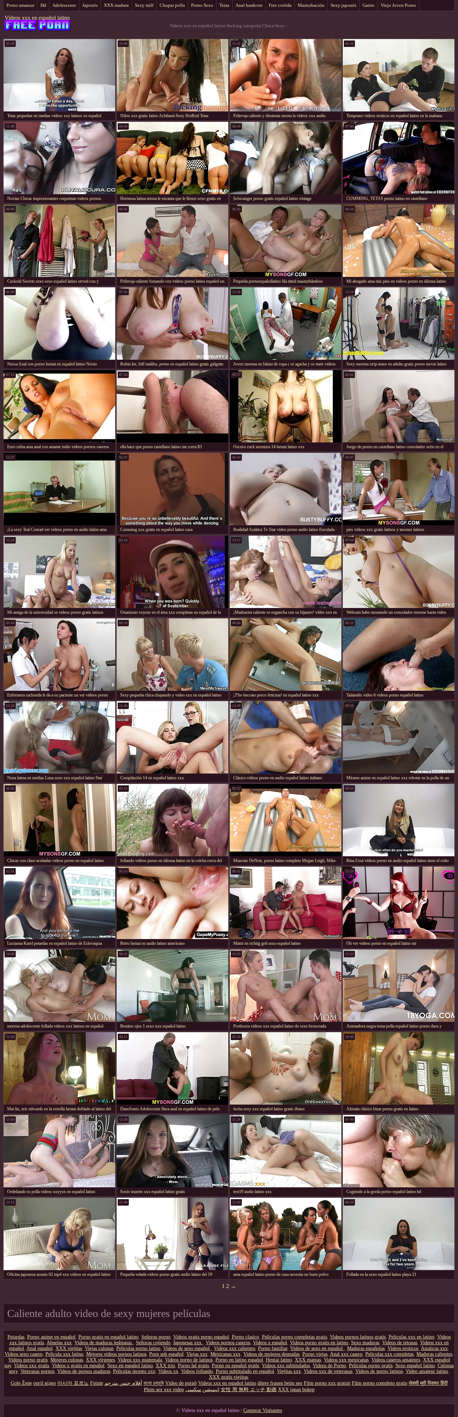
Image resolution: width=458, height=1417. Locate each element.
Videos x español (270, 1342)
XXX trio (165, 1365)
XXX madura (116, 5)
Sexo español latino (415, 1365)
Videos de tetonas (399, 1342)
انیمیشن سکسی (202, 1389)
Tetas (224, 5)
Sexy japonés (343, 5)
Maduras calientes (434, 1354)
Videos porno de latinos (189, 1360)
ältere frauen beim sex (280, 1383)
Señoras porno (155, 1337)
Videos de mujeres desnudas (271, 1354)
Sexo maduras (365, 1342)
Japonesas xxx (188, 1342)
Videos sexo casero (24, 1354)
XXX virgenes (100, 1360)
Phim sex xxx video (164, 1389)
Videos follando (197, 1371)
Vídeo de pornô (181, 1383)
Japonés (90, 5)
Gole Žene (21, 1383)
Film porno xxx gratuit (327, 1383)
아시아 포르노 (73, 1383)
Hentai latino (279, 1360)
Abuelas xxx (59, 1342)
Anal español (39, 1348)
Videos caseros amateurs (395, 1360)
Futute (96, 1383)
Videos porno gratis (28, 1360)
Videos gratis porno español (201, 1337)
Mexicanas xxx (225, 1354)
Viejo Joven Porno (398, 5)
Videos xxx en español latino (37, 18)
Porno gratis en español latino (108, 1337)
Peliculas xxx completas (389, 1354)
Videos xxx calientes (234, 1348)
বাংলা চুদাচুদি (153, 1383)
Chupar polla (172, 5)
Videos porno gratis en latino (319, 1342)
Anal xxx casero (346, 1354)
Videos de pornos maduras (83, 1371)
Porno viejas (314, 1354)
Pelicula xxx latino (64, 1354)
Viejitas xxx (289, 1371)
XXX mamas (308, 1360)
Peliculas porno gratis (371, 1365)
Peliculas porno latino (138, 1348)
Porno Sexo (202, 5)
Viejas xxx (197, 1354)
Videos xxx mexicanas (346, 1360)
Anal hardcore (249, 5)
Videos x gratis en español (78, 1365)
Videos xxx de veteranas (328, 1371)
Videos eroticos (403, 1348)
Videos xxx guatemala (140, 1360)
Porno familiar (272, 1348)
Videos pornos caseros (228, 1342)
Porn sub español (166, 1354)
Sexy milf (144, 5)
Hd (43, 5)
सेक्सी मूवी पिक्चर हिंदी (428, 1383)
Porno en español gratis (235, 1365)
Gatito (368, 5)
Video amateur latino (427, 1371)
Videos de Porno (329, 1365)
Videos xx (168, 1371)
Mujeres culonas (66, 1360)
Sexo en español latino (130, 1365)
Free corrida (280, 5)
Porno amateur (20, 5)
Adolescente (64, 5)
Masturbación (311, 5)
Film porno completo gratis (379, 1383)
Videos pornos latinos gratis (358, 1337)
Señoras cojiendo (153, 1342)
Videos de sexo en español (317, 1348)
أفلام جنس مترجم (123, 1383)
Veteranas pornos (37, 1371)
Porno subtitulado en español (245, 1371)
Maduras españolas (366, 1348)
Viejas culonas (99, 1348)
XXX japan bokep (296, 1389)
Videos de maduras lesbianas (103, 1342)
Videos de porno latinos (379, 1371)
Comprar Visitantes (262, 1410)
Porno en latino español (239, 1360)
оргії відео (44, 1383)
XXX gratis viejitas (228, 1377)
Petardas (16, 1337)
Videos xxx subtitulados (286, 1365)
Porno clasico (245, 1337)
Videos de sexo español (187, 1348)
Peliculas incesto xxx (134, 1371)
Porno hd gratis (193, 1365)
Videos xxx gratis (31, 1365)
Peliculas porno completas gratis (294, 1337)
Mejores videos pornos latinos (116, 1354)
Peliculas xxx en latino (411, 1337)
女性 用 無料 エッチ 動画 (249, 1389)
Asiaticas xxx (434, 1348)
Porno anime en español (51, 1337)
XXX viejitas (68, 1348)
